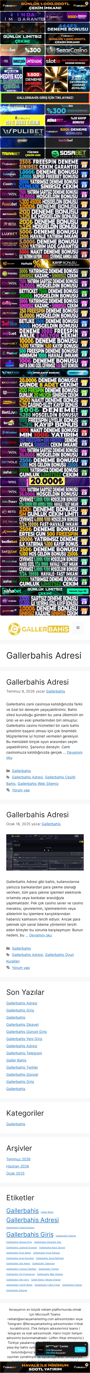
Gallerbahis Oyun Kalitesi (46, 1252)
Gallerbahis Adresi (37, 681)
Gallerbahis (21, 771)
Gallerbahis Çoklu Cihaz (47, 1285)
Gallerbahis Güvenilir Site (47, 1242)
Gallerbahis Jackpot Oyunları (21, 1247)
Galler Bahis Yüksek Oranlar (46, 1279)
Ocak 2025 (15, 1173)
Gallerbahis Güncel (22, 1074)
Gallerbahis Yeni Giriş (24, 1039)
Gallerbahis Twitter (22, 1067)
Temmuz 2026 (18, 1159)
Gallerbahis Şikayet (22, 1025)
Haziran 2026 (17, 1166)
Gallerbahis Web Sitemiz (38, 784)
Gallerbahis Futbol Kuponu (20, 1227)
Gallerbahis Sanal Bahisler (50, 1258)
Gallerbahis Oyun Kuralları (20, 1258)
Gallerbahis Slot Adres (18, 1263)
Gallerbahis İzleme (72, 1285)
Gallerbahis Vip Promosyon (20, 1274)
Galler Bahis (16, 1060)
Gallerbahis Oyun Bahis (18, 1252)
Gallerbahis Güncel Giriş (26, 1032)
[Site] (45, 164)
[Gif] (45, 263)
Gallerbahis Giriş (20, 1010)
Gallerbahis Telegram (24, 1053)
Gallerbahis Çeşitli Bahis (19, 1285)
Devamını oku (40, 935)
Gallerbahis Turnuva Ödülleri (21, 1269)
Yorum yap (21, 790)
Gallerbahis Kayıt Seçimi (52, 1247)
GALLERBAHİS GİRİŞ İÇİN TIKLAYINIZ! (45, 98)
